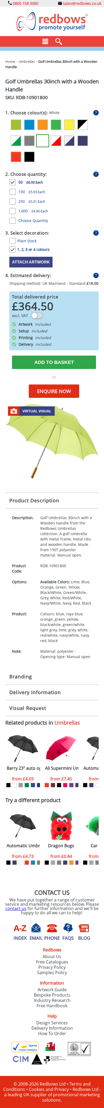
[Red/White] (56, 140)
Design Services (52, 1023)
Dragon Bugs (61, 846)
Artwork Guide (52, 990)
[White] (42, 140)
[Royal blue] (33, 785)
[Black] (29, 156)
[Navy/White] (69, 140)
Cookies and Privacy (49, 1089)
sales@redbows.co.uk (81, 3)
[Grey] (29, 140)
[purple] (71, 785)
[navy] (77, 785)
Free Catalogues (52, 962)
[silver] (53, 862)
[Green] (56, 124)
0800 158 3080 (25, 3)
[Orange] (42, 124)
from (23, 779)
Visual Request (27, 708)
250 (31, 201)
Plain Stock (27, 240)
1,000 (33, 210)
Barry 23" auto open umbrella (23, 768)
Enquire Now (54, 391)
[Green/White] (16, 140)
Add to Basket (54, 362)
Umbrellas (67, 722)
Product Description (34, 500)
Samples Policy (52, 972)
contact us (15, 908)
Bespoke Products (52, 995)
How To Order (52, 1033)
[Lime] (16, 124)
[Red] (16, 156)
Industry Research (52, 1000)
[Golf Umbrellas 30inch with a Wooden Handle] (52, 441)
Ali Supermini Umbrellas (61, 768)
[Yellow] (69, 124)
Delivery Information (35, 692)
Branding (20, 676)
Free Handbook (52, 1006)
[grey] (39, 862)
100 (31, 191)
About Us (52, 956)
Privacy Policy (52, 967)
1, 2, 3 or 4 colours (33, 249)
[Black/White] (82, 124)
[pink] (65, 785)
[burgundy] (53, 785)
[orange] (71, 862)
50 (30, 182)
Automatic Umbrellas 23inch (23, 846)
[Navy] (82, 140)
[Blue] (29, 124)
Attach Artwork (31, 262)
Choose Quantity (33, 220)
